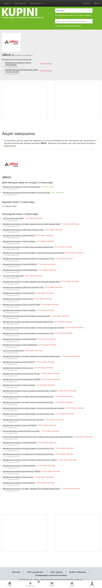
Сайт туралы (56, 572)
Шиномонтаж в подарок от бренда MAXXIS (19, 235)
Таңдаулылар (32, 584)
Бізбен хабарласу (77, 572)
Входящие (72, 585)
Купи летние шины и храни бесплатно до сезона (21, 431)
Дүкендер (52, 585)
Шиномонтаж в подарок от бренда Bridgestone (20, 270)
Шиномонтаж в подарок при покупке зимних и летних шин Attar (21, 71)
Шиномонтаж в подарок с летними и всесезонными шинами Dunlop (28, 247)
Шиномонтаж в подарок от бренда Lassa (18, 299)
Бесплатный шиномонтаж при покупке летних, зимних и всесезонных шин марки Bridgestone (38, 437)
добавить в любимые (23, 55)
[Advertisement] (24, 101)
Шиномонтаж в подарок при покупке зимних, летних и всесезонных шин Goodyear (34, 253)
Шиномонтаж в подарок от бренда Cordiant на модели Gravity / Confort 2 (30, 391)
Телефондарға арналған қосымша (51, 575)
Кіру (98, 3)
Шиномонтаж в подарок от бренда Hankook (19, 241)
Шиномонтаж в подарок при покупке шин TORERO (22, 379)
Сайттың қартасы (35, 572)
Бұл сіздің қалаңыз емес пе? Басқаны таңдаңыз (73, 15)
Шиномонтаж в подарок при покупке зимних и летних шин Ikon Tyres (28, 258)
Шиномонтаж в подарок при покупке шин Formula (21, 374)
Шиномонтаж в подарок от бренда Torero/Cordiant (18, 64)
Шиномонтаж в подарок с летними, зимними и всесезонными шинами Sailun (31, 224)
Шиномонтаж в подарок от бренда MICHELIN (20, 264)
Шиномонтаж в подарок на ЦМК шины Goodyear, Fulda (23, 230)
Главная (9, 585)
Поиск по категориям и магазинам (68, 26)
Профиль (92, 585)
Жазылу (86, 3)
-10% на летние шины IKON (13, 218)
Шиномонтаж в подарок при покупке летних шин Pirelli (23, 420)
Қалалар (16, 572)
